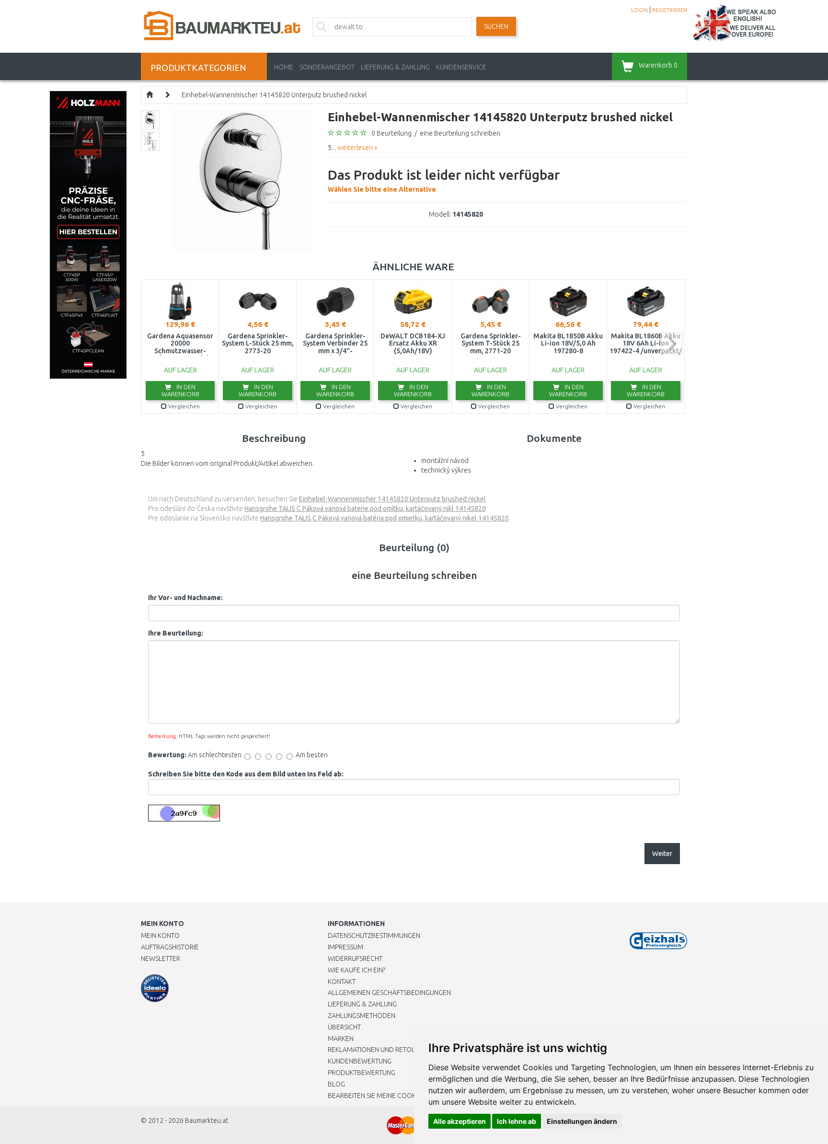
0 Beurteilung (391, 133)
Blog (336, 1084)
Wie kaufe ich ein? (356, 970)
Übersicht (344, 1027)
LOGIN (639, 10)
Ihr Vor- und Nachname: (185, 597)
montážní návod (445, 460)
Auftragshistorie (170, 947)
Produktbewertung (361, 1072)
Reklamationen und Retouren (378, 1049)
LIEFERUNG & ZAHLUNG (395, 67)
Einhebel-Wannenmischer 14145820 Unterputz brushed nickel (274, 95)
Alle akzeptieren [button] (459, 1121)
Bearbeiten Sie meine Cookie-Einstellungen (399, 1095)
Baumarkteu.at (206, 1120)
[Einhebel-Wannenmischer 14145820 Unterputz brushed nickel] (242, 180)
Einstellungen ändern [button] (582, 1121)
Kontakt (342, 981)
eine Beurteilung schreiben (460, 133)
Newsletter (160, 958)
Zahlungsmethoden (361, 1015)
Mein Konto (160, 935)
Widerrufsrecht (355, 958)
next (671, 343)
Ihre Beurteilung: (175, 633)
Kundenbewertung (359, 1061)
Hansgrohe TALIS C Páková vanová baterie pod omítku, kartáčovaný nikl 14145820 (365, 508)
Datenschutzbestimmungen (374, 935)
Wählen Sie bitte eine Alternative (444, 180)
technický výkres (446, 470)
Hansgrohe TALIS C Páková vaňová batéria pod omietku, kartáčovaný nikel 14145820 (384, 518)
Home (283, 67)
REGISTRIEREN (669, 10)
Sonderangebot (327, 67)
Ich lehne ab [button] (516, 1121)
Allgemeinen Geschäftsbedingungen (389, 992)
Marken (341, 1038)
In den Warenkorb (180, 390)
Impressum (345, 947)
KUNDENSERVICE (461, 67)
